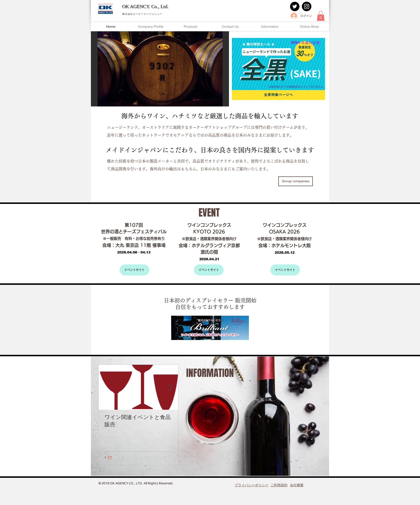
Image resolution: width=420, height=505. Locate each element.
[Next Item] (170, 387)
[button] (321, 16)
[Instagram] (306, 6)
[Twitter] (294, 6)
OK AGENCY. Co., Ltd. (145, 6)
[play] (218, 102)
